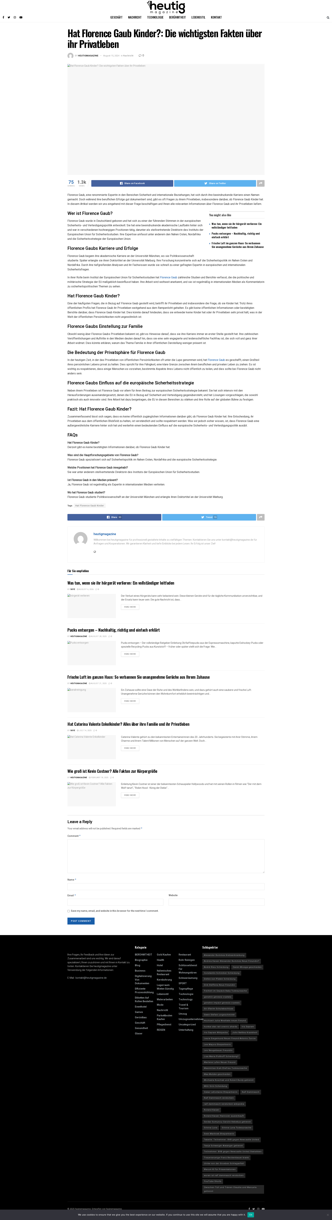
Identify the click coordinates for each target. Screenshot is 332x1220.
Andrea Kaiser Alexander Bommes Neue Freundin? (231, 961)
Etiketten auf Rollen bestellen (144, 999)
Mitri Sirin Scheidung (215, 1086)
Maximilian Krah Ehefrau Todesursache (225, 1068)
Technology (185, 999)
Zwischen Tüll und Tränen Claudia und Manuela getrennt (230, 1189)
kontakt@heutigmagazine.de (91, 978)
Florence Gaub (168, 277)
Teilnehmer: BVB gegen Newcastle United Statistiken (233, 1151)
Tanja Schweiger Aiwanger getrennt (223, 1145)
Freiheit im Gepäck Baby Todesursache (225, 990)
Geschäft (116, 17)
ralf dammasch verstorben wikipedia (224, 1104)
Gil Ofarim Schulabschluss (218, 1008)
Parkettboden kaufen (164, 1017)
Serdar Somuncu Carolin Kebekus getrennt (227, 1121)
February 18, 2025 (99, 777)
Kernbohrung (164, 980)
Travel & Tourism (183, 1006)
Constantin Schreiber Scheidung (221, 973)
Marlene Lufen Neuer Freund (220, 1062)
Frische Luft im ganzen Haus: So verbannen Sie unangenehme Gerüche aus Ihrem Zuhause (238, 245)
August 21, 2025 (98, 683)
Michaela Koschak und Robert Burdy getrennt (228, 1080)
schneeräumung (188, 978)
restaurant (185, 955)
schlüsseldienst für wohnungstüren (188, 969)
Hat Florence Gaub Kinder (89, 505)
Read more (130, 607)
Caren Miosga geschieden (247, 967)
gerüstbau (141, 1017)
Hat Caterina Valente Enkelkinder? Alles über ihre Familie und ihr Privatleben (128, 724)
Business (140, 971)
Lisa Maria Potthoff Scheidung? (221, 1056)
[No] (327, 1215)
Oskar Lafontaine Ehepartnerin (220, 1092)
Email (71, 895)
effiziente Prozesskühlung (144, 990)
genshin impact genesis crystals (222, 1002)
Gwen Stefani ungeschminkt (219, 1014)
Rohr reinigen (187, 960)
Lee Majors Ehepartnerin (217, 1044)
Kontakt (216, 17)
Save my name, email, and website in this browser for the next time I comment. (115, 911)
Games (139, 1012)
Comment (74, 836)
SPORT (183, 983)
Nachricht (135, 17)
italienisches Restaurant (164, 972)
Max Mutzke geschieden (217, 1074)
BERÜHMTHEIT (143, 955)
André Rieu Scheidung (216, 967)
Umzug (183, 1014)
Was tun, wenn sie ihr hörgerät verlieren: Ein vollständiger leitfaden (237, 225)
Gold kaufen (164, 955)
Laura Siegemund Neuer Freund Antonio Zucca (230, 1038)
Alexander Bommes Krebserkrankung (224, 955)
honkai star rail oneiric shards (220, 1026)
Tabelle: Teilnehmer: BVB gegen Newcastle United (231, 1139)
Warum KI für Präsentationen (220, 1169)
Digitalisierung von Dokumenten (143, 979)
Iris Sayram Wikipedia (216, 1032)
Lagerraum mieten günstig (165, 987)
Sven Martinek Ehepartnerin (219, 1133)
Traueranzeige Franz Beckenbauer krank (226, 1157)
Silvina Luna (210, 1127)
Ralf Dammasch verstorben (219, 1097)
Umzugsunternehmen (191, 1019)
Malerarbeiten (165, 999)
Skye (72, 589)
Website (173, 895)
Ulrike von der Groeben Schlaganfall (224, 1163)
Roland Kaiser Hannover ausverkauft (224, 1115)
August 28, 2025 (98, 636)
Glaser (138, 1033)
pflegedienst (164, 1024)
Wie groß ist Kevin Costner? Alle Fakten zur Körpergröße (112, 771)
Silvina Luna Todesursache (236, 1127)
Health (160, 960)
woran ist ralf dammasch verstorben (224, 1175)
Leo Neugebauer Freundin (218, 1050)
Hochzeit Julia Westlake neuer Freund (225, 1020)
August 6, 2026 (86, 589)
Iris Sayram (248, 1026)
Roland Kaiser (211, 1109)
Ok (250, 1214)
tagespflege (186, 989)
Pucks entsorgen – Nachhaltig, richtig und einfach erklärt (236, 235)
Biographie (141, 960)
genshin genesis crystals (217, 996)
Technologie (155, 17)
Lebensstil (198, 17)
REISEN (161, 1030)
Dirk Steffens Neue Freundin (219, 985)
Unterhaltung (186, 1030)
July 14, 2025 (85, 730)
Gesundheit (141, 1028)
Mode (160, 1005)
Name (71, 880)
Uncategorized (187, 1024)
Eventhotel (141, 1007)
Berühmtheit (177, 17)
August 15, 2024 (111, 55)
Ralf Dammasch (250, 1092)
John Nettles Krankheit (244, 1032)
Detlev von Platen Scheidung (220, 978)
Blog (137, 965)
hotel (160, 965)
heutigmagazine (88, 55)
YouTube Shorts (212, 1181)
